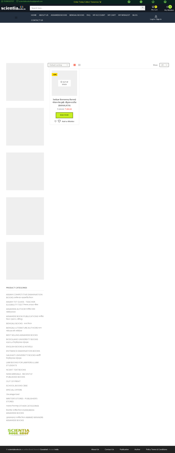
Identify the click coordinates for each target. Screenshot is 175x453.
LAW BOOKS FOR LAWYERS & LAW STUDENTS (22, 364)
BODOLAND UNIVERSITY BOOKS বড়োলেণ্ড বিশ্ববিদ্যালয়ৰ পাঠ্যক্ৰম (22, 340)
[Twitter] (141, 2)
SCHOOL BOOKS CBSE (17, 385)
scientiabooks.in (14, 449)
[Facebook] (129, 2)
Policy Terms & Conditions (156, 449)
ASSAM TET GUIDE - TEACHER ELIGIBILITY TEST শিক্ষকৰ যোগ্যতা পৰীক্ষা (22, 303)
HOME (34, 15)
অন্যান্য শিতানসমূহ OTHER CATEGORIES (22, 406)
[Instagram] (153, 2)
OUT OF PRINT (13, 381)
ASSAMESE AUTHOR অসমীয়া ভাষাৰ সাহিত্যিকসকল (20, 310)
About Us (95, 449)
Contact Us (109, 449)
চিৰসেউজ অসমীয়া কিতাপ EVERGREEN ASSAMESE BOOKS (20, 411)
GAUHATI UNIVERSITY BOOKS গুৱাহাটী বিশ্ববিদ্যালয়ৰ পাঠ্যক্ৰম (23, 356)
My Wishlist (124, 15)
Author (137, 449)
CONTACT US (37, 20)
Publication (124, 449)
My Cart (112, 15)
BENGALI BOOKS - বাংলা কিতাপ (19, 323)
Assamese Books (59, 15)
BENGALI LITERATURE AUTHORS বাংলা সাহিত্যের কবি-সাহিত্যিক (24, 329)
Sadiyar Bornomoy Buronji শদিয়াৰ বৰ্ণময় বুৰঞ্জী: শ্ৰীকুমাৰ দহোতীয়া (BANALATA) (64, 114)
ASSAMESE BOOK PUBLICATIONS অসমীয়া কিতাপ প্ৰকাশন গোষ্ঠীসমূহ (25, 317)
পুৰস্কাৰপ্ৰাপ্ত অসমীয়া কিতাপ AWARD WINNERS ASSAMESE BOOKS (24, 418)
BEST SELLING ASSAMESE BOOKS (22, 335)
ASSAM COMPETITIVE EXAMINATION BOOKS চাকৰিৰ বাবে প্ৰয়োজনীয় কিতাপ (24, 296)
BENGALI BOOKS (77, 15)
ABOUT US (43, 15)
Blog (135, 15)
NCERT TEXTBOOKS (16, 369)
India (56, 449)
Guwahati (44, 449)
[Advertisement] (87, 44)
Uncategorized (12, 394)
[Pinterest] (165, 2)
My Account (99, 15)
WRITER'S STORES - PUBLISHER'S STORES (21, 400)
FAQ (88, 15)
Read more (64, 127)
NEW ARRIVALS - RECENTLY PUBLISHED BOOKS (19, 375)
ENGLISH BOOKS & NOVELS (19, 346)
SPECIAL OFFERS (14, 390)
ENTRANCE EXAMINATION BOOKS (23, 351)
